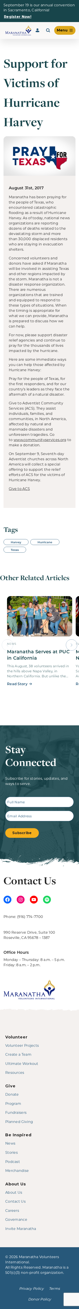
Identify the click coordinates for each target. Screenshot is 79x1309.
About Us (13, 1192)
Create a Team (18, 1054)
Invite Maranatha (20, 1228)
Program (13, 1103)
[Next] (71, 645)
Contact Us (15, 1201)
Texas (15, 550)
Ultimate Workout (21, 1063)
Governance (16, 1219)
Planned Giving (19, 1121)
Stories (11, 1152)
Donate (12, 1094)
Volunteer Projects (22, 1045)
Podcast (12, 1161)
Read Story (17, 683)
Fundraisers (16, 1112)
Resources (14, 1072)
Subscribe (22, 833)
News (10, 1143)
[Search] (48, 30)
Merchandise (17, 1170)
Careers (12, 1210)
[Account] (37, 30)
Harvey (16, 542)
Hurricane (45, 542)
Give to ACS (19, 488)
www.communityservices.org (40, 439)
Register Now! (17, 17)
